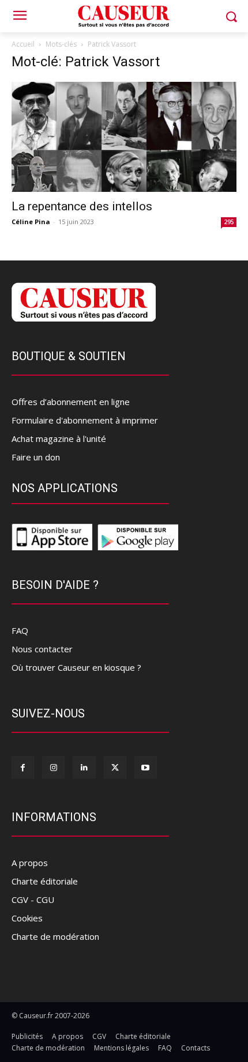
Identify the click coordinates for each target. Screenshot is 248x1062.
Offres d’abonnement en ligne (71, 401)
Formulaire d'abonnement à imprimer (85, 420)
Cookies (27, 918)
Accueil (23, 44)
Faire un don (36, 457)
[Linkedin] (84, 767)
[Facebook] (23, 767)
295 (229, 222)
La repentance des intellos (82, 206)
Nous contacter (42, 649)
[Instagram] (53, 767)
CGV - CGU (33, 899)
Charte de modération (55, 936)
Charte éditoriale (45, 881)
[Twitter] (115, 767)
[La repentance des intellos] (124, 137)
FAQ (20, 630)
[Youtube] (145, 767)
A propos (30, 862)
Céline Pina (31, 221)
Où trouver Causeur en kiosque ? (76, 667)
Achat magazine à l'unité (59, 438)
